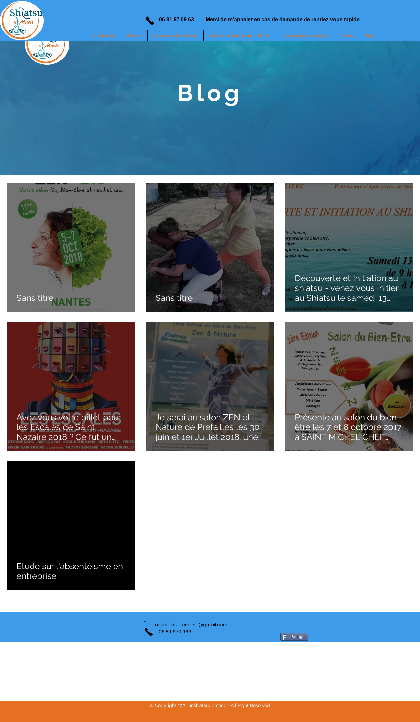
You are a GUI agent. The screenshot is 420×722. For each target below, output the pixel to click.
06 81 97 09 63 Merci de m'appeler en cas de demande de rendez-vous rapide (263, 19)
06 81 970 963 (175, 631)
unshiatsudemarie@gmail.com (191, 624)
